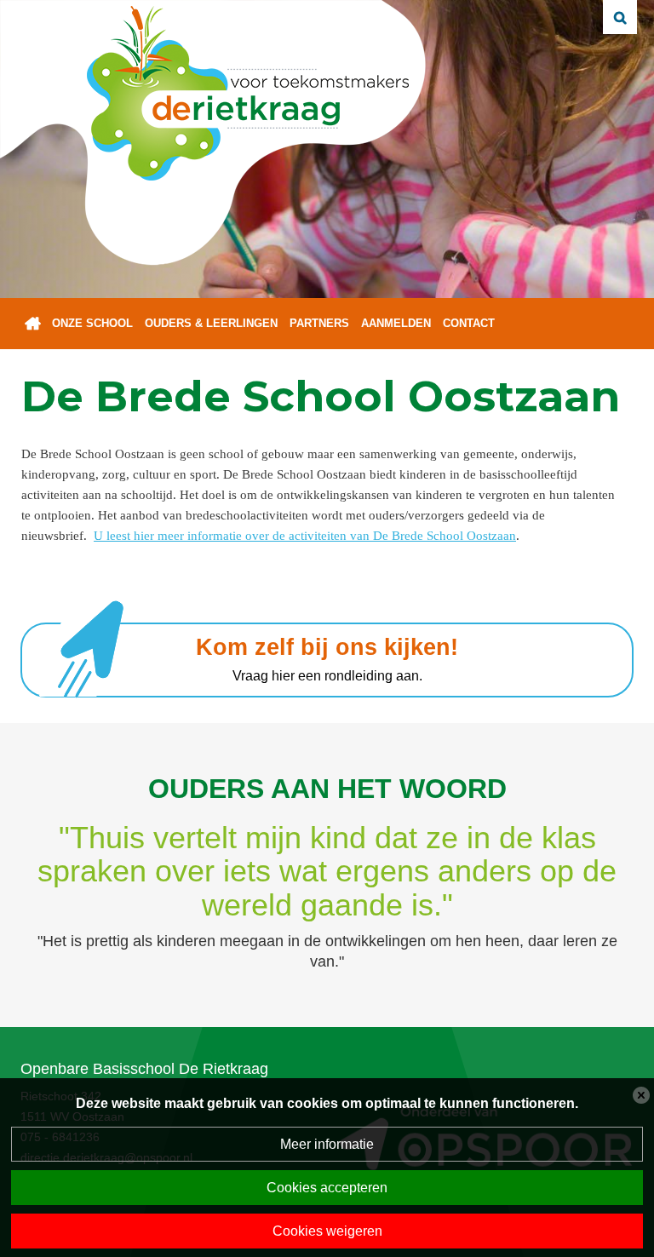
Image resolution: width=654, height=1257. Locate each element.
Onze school (92, 323)
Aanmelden (396, 323)
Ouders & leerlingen (211, 323)
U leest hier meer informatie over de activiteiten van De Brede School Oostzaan (305, 535)
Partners (319, 323)
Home (33, 323)
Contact (469, 323)
